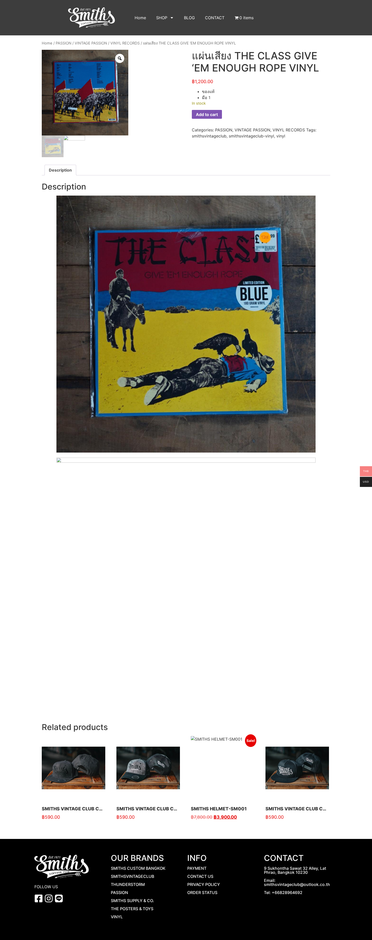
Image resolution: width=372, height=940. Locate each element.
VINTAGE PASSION (91, 43)
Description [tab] (60, 170)
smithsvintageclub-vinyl (251, 135)
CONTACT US (200, 876)
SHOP (161, 17)
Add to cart (207, 114)
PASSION (63, 43)
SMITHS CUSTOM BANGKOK (138, 868)
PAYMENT (196, 868)
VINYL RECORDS (125, 43)
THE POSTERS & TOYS (132, 908)
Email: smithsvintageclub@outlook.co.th (297, 882)
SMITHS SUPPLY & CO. (132, 900)
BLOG (189, 17)
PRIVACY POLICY (203, 884)
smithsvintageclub (209, 135)
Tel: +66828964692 (283, 892)
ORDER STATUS (202, 892)
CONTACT (214, 17)
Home (140, 17)
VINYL (117, 916)
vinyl (280, 135)
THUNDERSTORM (128, 884)
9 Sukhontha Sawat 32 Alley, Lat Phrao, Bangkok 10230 (295, 870)
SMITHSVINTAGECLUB (132, 876)
